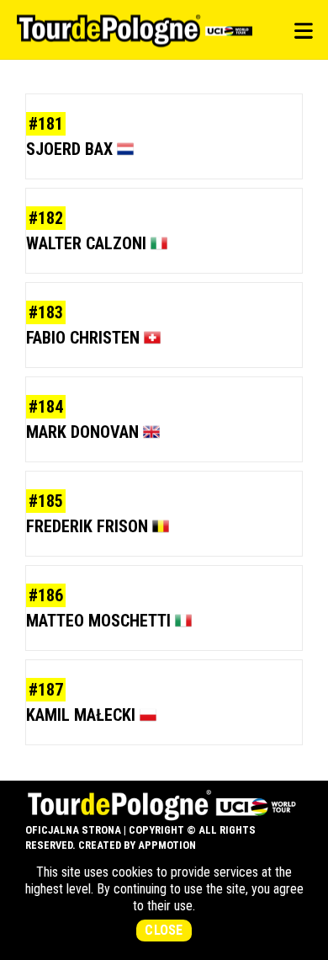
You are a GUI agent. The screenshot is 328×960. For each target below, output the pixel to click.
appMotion (167, 845)
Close (164, 930)
